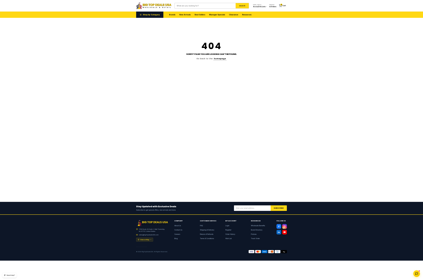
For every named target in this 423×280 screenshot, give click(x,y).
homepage (220, 58)
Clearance (233, 15)
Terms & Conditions (207, 238)
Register (228, 230)
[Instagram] (284, 226)
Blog (176, 238)
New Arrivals (185, 15)
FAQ (201, 226)
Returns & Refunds (206, 234)
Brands (172, 15)
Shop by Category (151, 15)
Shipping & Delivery (207, 230)
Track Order (255, 238)
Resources (246, 15)
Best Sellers (200, 15)
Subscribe (279, 208)
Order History (230, 234)
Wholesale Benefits (258, 226)
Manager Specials (217, 15)
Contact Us (178, 230)
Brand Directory (256, 230)
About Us (177, 226)
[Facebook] (278, 226)
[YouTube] (284, 232)
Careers (177, 234)
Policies (254, 234)
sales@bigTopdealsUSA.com (149, 235)
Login (227, 226)
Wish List (228, 238)
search (242, 6)
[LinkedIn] (278, 232)
